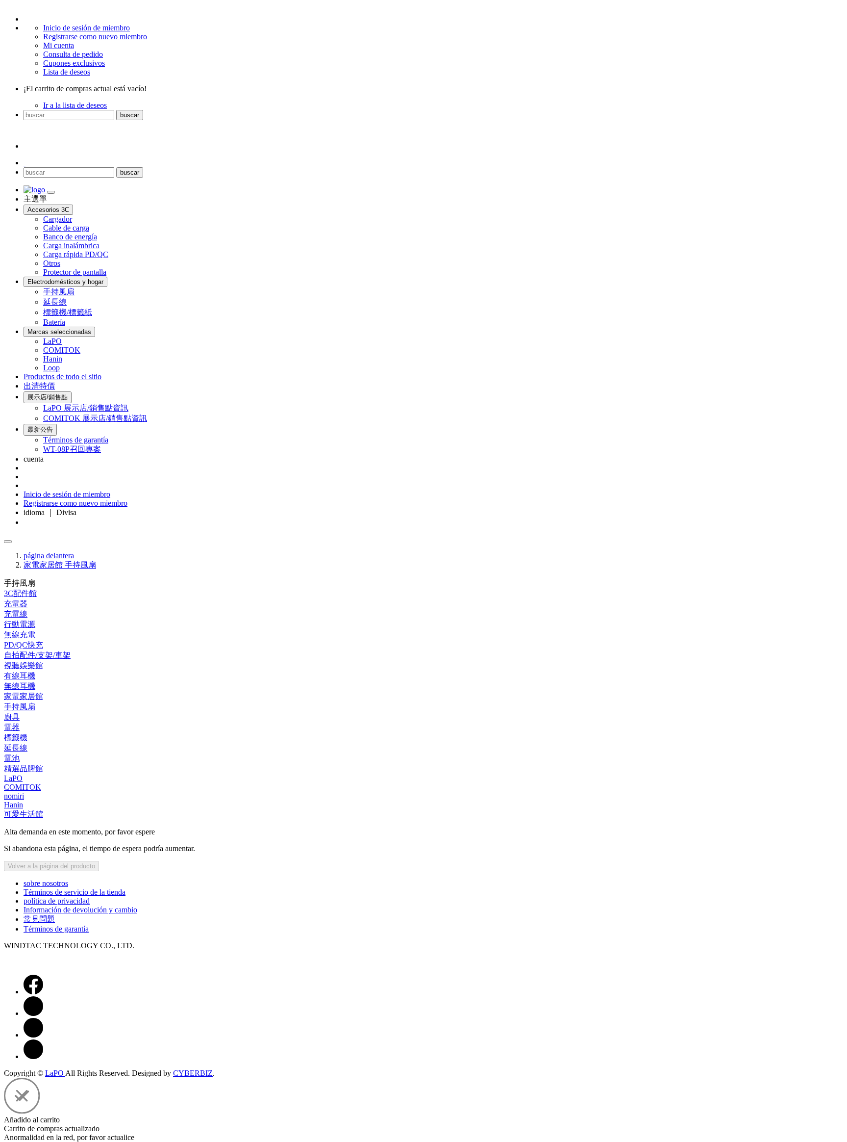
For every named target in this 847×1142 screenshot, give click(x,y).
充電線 (15, 614)
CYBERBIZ (193, 1073)
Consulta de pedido (73, 54)
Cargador (57, 219)
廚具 (12, 717)
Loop (51, 367)
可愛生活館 (23, 814)
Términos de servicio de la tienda (74, 892)
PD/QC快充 (23, 645)
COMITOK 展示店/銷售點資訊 (95, 418)
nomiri (14, 796)
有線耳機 (19, 676)
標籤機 (15, 737)
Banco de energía (70, 237)
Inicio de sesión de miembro (86, 28)
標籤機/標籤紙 (67, 312)
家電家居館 (23, 696)
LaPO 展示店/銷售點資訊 (85, 408)
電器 (12, 727)
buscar (129, 115)
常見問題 (39, 919)
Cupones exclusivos (74, 63)
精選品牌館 (23, 768)
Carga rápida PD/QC (75, 254)
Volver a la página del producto (51, 866)
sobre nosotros (46, 883)
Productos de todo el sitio (62, 376)
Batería (54, 322)
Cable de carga (66, 228)
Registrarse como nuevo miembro (95, 36)
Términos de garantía (75, 440)
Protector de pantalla (74, 272)
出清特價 (39, 386)
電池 (12, 758)
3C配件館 (20, 593)
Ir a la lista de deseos (75, 105)
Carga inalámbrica (71, 245)
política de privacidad (57, 901)
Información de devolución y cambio (80, 910)
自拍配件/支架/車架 (37, 655)
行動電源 (19, 624)
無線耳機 (19, 686)
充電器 (15, 603)
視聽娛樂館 (23, 665)
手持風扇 (59, 291)
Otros (51, 263)
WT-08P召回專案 (72, 449)
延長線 (55, 302)
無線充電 (19, 634)
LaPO (52, 341)
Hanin (52, 359)
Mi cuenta (58, 45)
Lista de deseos (66, 72)
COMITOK (61, 350)
